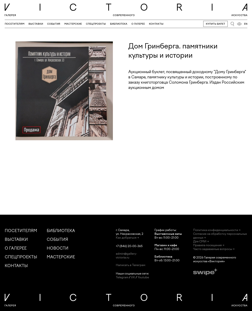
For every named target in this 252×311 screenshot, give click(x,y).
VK (133, 277)
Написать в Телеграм (130, 265)
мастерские (73, 23)
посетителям (14, 23)
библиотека (118, 23)
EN (245, 23)
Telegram (122, 277)
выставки (35, 23)
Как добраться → (127, 237)
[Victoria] (126, 9)
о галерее (138, 23)
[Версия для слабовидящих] (239, 24)
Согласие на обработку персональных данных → (220, 235)
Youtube (143, 277)
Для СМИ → (201, 241)
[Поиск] (232, 24)
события (53, 23)
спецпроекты (96, 23)
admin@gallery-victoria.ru (126, 255)
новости (57, 248)
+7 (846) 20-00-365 (129, 246)
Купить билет (215, 23)
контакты (156, 23)
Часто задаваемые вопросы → (214, 249)
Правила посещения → (208, 245)
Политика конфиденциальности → (216, 230)
